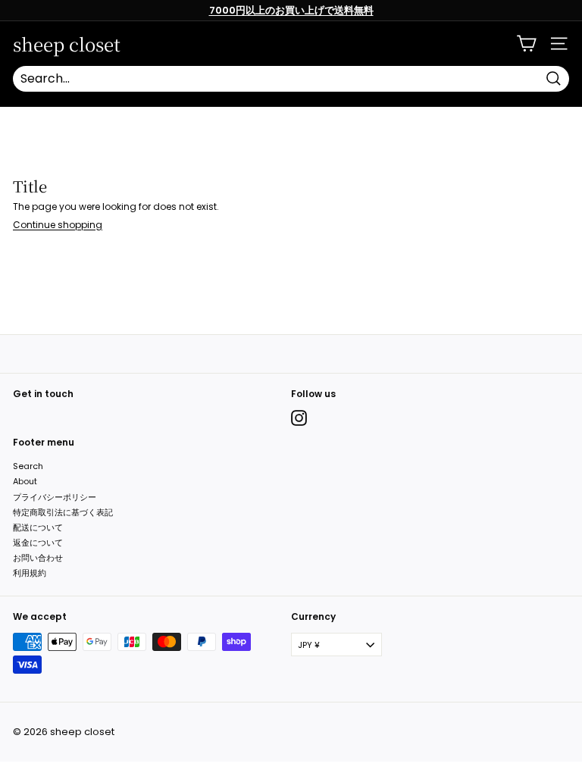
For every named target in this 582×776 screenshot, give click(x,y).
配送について (38, 527)
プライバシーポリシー (54, 497)
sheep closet (66, 44)
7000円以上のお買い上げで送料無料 (291, 10)
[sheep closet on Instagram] (299, 418)
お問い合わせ (38, 558)
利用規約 (29, 573)
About (25, 481)
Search (28, 466)
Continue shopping (57, 224)
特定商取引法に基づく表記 (63, 512)
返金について (38, 543)
